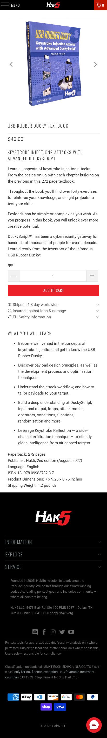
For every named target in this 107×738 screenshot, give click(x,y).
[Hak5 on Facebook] (44, 632)
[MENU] (2, 5)
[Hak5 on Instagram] (53, 632)
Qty (10, 265)
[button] (94, 725)
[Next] (95, 64)
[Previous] (12, 64)
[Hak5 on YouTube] (71, 632)
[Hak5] (53, 5)
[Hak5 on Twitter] (62, 632)
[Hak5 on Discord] (35, 632)
